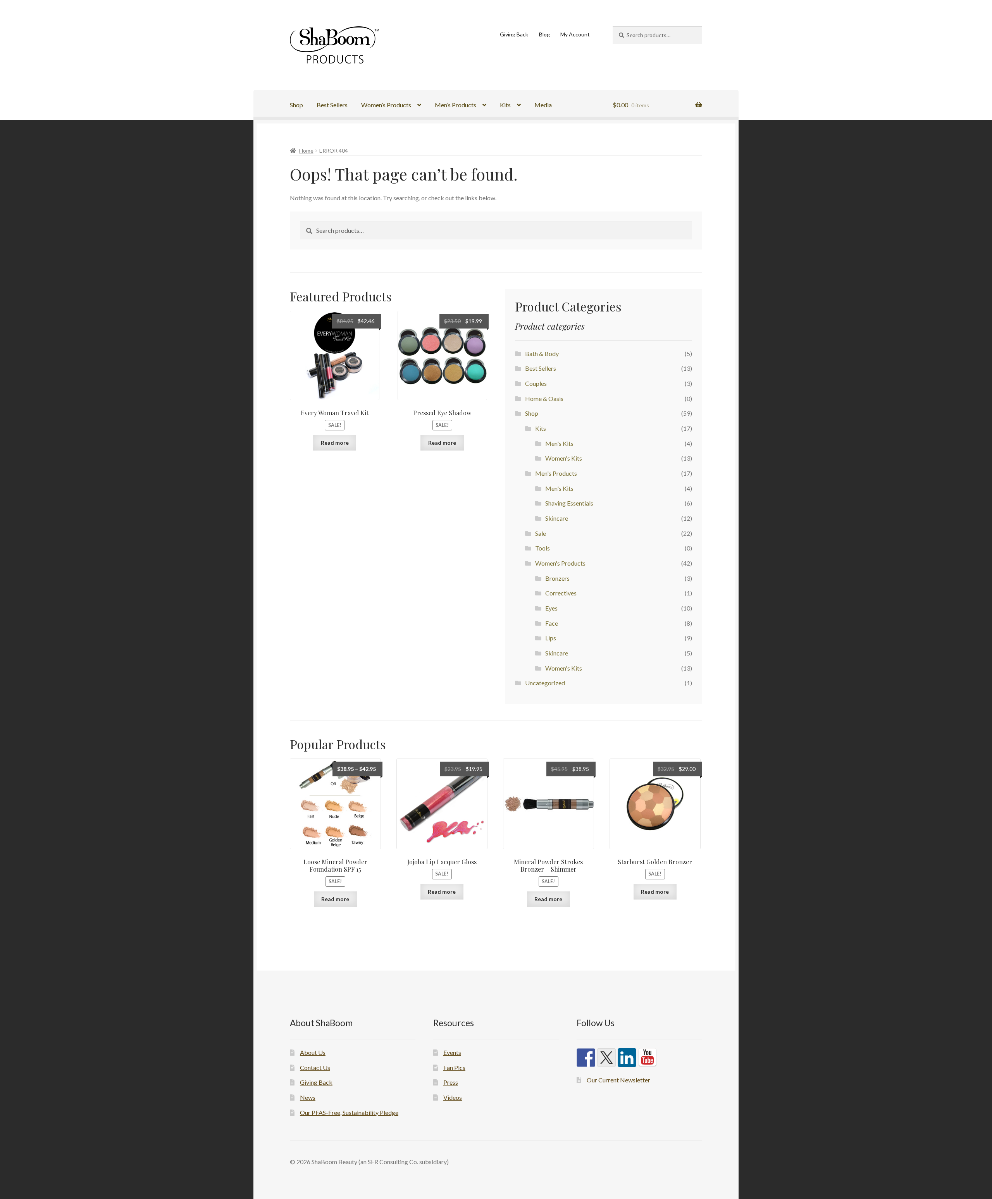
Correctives (561, 593)
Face (551, 623)
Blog (544, 34)
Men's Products (556, 473)
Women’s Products (386, 104)
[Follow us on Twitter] (606, 1057)
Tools (542, 548)
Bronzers (557, 578)
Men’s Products (455, 104)
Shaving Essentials (569, 503)
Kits (505, 104)
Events (452, 1052)
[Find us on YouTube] (647, 1057)
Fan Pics (454, 1067)
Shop (296, 104)
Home (306, 150)
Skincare (556, 518)
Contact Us (315, 1067)
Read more (335, 442)
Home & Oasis (544, 398)
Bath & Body (542, 353)
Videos (452, 1097)
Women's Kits (563, 458)
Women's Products (560, 563)
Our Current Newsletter (618, 1080)
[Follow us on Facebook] (586, 1057)
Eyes (551, 608)
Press (450, 1082)
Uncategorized (545, 682)
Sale (540, 533)
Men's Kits (559, 443)
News (307, 1097)
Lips (550, 638)
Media (543, 104)
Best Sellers (332, 104)
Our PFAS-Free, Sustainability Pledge (349, 1112)
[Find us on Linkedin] (627, 1057)
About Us (313, 1052)
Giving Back (514, 34)
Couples (536, 383)
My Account (575, 34)
